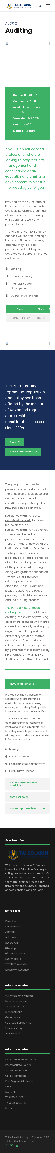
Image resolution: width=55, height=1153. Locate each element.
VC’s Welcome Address (19, 995)
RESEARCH (11, 942)
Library (9, 1108)
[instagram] (17, 1145)
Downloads (12, 921)
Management (13, 1012)
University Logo (14, 1028)
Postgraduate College (18, 1065)
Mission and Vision (16, 1001)
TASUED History (14, 1006)
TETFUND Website (16, 964)
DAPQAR (10, 1092)
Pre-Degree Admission (19, 1081)
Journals (10, 932)
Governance (12, 1017)
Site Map (10, 948)
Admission (11, 937)
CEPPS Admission (15, 1076)
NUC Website (13, 959)
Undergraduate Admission (21, 1059)
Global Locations (15, 953)
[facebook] (6, 1145)
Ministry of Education (17, 969)
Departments (13, 926)
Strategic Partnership (18, 1022)
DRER (8, 1086)
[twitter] (11, 1145)
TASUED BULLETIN (15, 1103)
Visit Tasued (12, 1033)
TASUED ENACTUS (16, 1097)
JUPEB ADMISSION (16, 1070)
